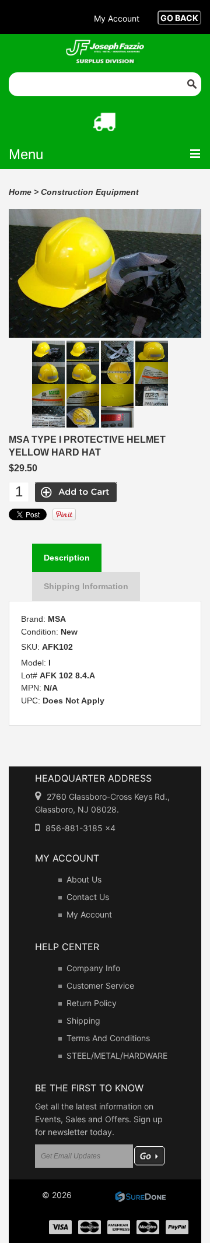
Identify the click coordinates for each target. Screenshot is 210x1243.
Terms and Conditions (108, 1038)
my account (116, 18)
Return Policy (91, 1003)
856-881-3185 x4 (81, 828)
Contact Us (87, 897)
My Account (89, 914)
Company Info (93, 968)
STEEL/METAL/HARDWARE (116, 1055)
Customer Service (100, 985)
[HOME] (105, 47)
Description (67, 557)
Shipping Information (86, 586)
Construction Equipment (90, 192)
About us (84, 879)
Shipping (83, 1020)
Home (20, 192)
